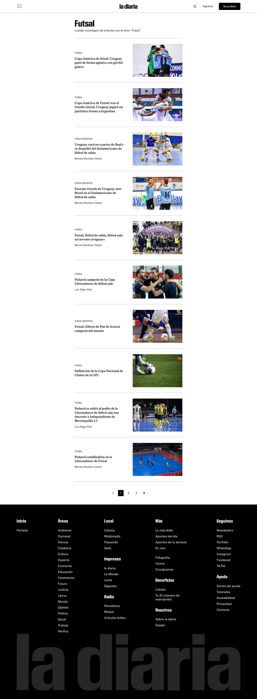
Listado (160, 589)
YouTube (222, 542)
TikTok (221, 566)
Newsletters (225, 530)
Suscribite (229, 6)
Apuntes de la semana (171, 542)
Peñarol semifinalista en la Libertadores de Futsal (93, 459)
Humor (160, 563)
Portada (22, 530)
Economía (65, 566)
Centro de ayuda (228, 586)
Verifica (63, 631)
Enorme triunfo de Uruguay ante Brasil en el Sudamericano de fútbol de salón (98, 193)
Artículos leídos (115, 618)
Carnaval (64, 536)
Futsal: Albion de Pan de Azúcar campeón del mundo (97, 329)
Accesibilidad (226, 598)
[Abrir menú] (19, 6)
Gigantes (110, 586)
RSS (220, 536)
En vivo (160, 548)
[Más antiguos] (144, 493)
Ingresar (208, 6)
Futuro (62, 584)
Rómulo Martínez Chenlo (88, 158)
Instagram (224, 554)
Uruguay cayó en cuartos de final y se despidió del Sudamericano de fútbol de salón (99, 149)
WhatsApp (224, 548)
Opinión (63, 607)
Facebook (224, 560)
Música (109, 612)
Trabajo (63, 625)
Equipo (160, 625)
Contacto (223, 610)
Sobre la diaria (165, 619)
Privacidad (224, 604)
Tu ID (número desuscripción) (167, 597)
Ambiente (65, 530)
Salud (62, 619)
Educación (65, 572)
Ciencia (63, 542)
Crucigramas (164, 569)
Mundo (63, 602)
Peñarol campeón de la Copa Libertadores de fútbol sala (95, 282)
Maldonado (112, 536)
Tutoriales (223, 592)
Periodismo (112, 606)
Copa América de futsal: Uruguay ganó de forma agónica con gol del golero (99, 63)
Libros (62, 596)
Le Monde (111, 574)
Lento (108, 580)
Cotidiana (64, 548)
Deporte (63, 560)
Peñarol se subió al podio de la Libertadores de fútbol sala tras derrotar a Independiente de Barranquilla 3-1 (97, 415)
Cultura (63, 554)
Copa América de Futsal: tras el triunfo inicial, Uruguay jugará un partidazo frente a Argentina (99, 107)
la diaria (110, 568)
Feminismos (66, 578)
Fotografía (162, 558)
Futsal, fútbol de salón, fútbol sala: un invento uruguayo (99, 237)
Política (63, 613)
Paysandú (111, 542)
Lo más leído (164, 530)
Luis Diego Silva (83, 289)
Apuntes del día (166, 536)
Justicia (63, 590)
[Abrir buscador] (194, 6)
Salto (107, 548)
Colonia (109, 530)
